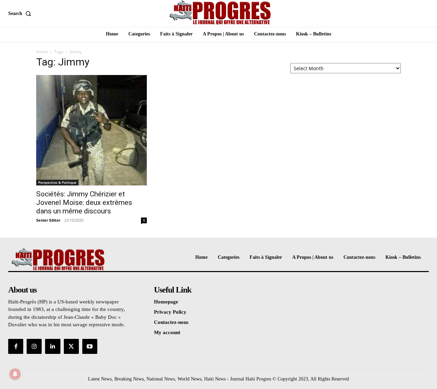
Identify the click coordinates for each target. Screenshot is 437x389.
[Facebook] (15, 346)
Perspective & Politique (57, 182)
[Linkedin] (52, 346)
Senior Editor (48, 220)
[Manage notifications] (15, 374)
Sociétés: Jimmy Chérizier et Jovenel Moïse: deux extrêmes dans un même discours (84, 202)
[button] (21, 13)
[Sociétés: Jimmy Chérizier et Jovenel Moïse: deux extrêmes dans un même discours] (91, 130)
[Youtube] (89, 346)
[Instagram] (34, 346)
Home (42, 52)
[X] (71, 346)
